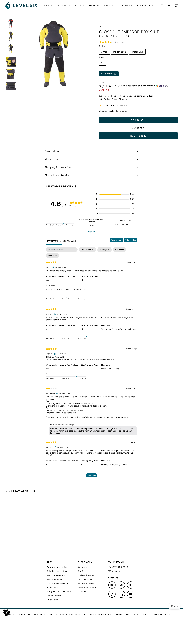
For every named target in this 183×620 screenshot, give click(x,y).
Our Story (82, 571)
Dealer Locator (54, 595)
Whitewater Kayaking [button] (110, 369)
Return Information (56, 575)
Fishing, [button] (104, 464)
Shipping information (58, 167)
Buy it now (138, 128)
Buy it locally (138, 135)
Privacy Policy (89, 614)
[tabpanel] (91, 363)
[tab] (70, 241)
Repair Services (54, 579)
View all (91, 232)
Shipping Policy (105, 614)
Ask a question (116, 240)
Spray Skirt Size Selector (59, 591)
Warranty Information (57, 567)
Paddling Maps (84, 579)
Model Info (51, 159)
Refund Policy (140, 614)
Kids (78, 5)
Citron (104, 52)
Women (63, 5)
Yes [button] (47, 280)
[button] (145, 85)
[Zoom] (54, 53)
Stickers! (81, 591)
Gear (93, 5)
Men (47, 5)
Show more (91, 475)
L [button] (81, 369)
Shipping (103, 111)
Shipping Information (57, 571)
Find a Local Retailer (57, 175)
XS (102, 62)
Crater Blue (137, 52)
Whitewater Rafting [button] (128, 329)
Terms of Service (123, 614)
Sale (107, 5)
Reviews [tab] (54, 241)
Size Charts (52, 587)
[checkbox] (119, 249)
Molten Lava (119, 52)
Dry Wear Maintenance (57, 583)
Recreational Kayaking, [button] (56, 289)
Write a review (130, 240)
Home (102, 26)
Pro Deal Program (85, 575)
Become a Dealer (85, 583)
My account (52, 600)
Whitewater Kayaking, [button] (110, 329)
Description (52, 151)
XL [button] (82, 280)
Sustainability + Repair (134, 5)
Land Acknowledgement (160, 614)
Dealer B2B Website (86, 587)
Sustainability (84, 567)
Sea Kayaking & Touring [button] (76, 289)
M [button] (82, 464)
